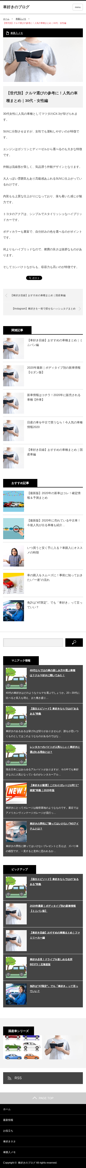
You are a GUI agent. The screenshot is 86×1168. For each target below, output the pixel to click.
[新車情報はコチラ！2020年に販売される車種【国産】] (22, 1047)
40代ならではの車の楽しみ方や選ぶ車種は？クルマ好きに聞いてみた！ (52, 673)
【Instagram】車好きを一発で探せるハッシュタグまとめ (44, 308)
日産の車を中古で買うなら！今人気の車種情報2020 (55, 425)
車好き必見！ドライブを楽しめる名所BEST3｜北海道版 (51, 962)
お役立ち (8, 1130)
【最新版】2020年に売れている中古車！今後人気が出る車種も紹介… (54, 523)
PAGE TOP (46, 1098)
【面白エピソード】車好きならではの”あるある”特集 (54, 711)
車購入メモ (21, 19)
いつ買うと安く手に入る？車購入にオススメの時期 (55, 550)
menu (78, 7)
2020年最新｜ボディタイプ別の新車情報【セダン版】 (54, 370)
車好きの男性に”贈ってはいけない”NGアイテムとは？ (54, 826)
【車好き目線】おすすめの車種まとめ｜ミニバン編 (55, 343)
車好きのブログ (26, 1162)
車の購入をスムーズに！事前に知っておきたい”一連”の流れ (55, 577)
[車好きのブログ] (16, 7)
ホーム (7, 1109)
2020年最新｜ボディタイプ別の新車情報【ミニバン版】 (53, 908)
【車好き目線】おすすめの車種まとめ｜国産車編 (38, 295)
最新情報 (8, 1120)
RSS (18, 1078)
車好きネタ (9, 1141)
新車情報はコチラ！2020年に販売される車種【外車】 (54, 397)
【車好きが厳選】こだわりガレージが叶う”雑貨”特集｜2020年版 (54, 788)
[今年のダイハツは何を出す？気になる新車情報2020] (63, 1047)
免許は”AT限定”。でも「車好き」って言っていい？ (54, 605)
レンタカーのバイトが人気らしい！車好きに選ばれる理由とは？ (55, 749)
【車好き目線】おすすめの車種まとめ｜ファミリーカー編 (55, 935)
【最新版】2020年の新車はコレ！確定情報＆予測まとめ (54, 495)
